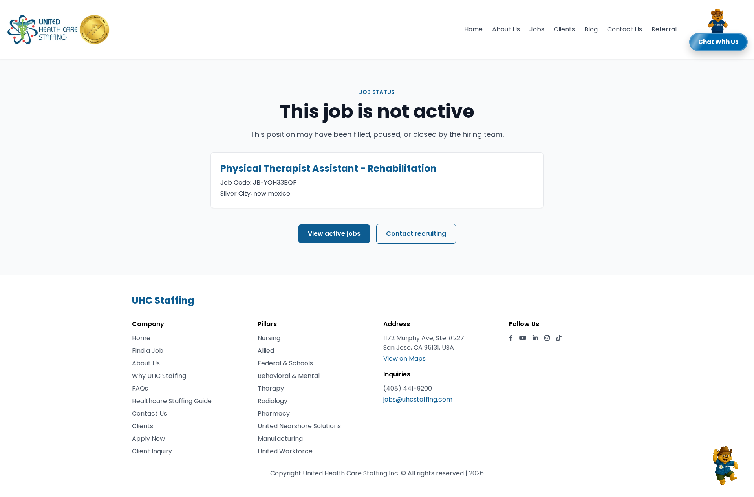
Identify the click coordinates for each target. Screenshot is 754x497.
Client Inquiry (152, 451)
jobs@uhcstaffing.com (417, 399)
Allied (266, 350)
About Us (506, 29)
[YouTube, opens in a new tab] (522, 338)
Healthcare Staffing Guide (172, 400)
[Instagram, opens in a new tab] (547, 338)
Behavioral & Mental (289, 375)
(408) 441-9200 (407, 388)
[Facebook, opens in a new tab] (511, 338)
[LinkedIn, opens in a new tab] (535, 338)
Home (473, 29)
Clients (564, 29)
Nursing (269, 338)
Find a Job (147, 350)
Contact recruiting (416, 233)
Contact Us (624, 29)
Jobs (536, 29)
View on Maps (404, 358)
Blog (591, 29)
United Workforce (285, 451)
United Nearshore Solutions (299, 426)
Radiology (272, 400)
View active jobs (334, 233)
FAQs (140, 388)
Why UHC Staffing (159, 375)
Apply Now (148, 438)
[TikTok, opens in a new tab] (559, 338)
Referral (664, 29)
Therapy (271, 388)
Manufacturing (280, 438)
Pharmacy (274, 413)
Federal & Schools (285, 363)
